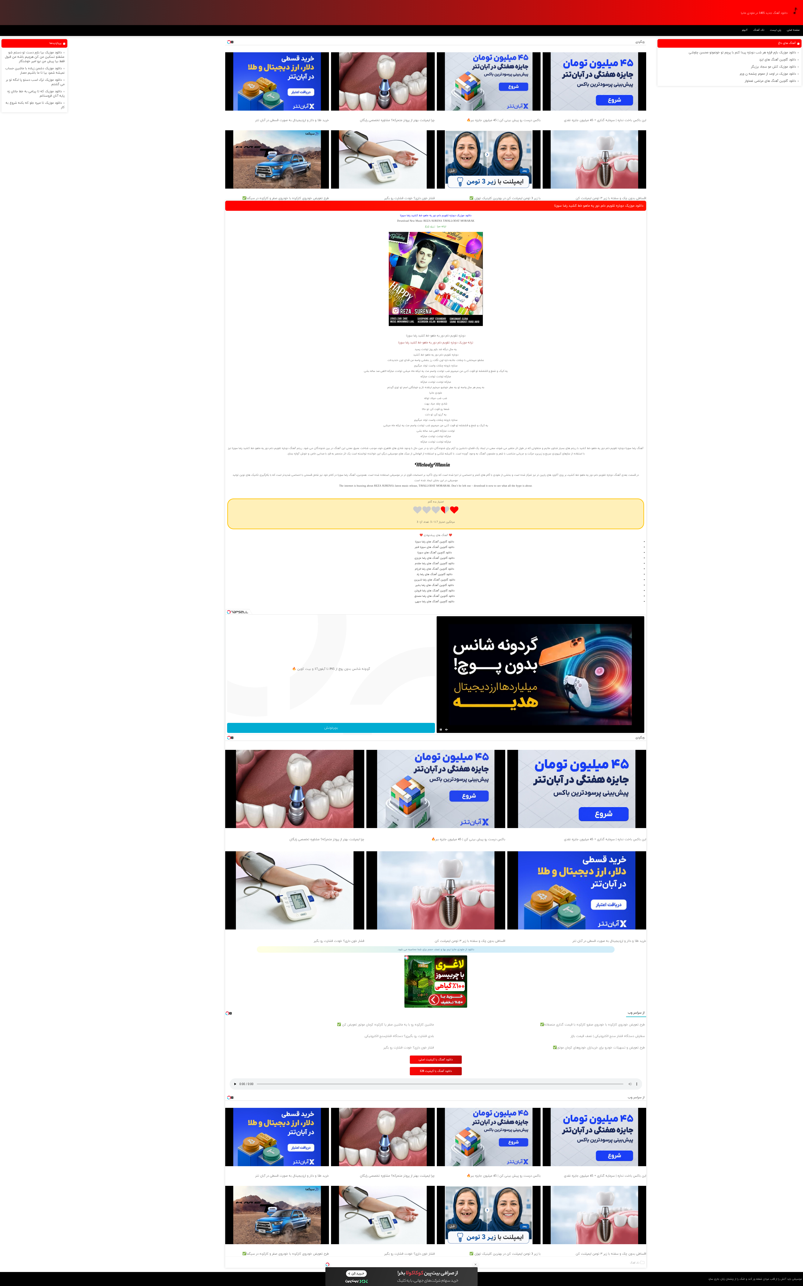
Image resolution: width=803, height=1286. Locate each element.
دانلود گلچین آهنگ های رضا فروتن (434, 591)
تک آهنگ (758, 30)
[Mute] (446, 729)
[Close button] (475, 1264)
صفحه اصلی (793, 30)
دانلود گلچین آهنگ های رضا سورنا (434, 542)
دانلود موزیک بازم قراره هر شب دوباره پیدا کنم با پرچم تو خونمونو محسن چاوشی (742, 52)
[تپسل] (327, 1264)
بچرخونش (331, 728)
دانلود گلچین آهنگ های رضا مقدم (434, 563)
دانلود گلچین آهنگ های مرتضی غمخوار (770, 81)
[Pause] (440, 729)
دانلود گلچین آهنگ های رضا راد (434, 574)
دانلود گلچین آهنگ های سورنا (434, 553)
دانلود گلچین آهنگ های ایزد (777, 60)
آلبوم (745, 30)
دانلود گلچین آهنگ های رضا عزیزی (434, 558)
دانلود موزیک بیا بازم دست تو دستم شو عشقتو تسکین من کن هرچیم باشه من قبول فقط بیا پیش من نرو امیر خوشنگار (35, 57)
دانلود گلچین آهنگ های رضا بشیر (434, 585)
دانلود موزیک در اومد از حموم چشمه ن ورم (768, 74)
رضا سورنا (411, 336)
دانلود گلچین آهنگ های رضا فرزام (434, 569)
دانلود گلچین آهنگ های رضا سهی (434, 601)
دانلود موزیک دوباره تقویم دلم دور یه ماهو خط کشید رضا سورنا (598, 205)
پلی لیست (775, 30)
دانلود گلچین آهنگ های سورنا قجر (434, 547)
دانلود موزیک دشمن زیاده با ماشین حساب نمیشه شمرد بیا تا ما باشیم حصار (35, 70)
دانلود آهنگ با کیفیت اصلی (436, 1060)
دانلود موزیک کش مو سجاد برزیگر (773, 67)
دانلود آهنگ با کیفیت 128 (436, 1071)
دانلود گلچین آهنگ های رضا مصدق (434, 596)
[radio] (454, 511)
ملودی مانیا (435, 393)
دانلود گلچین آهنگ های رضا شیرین (434, 580)
